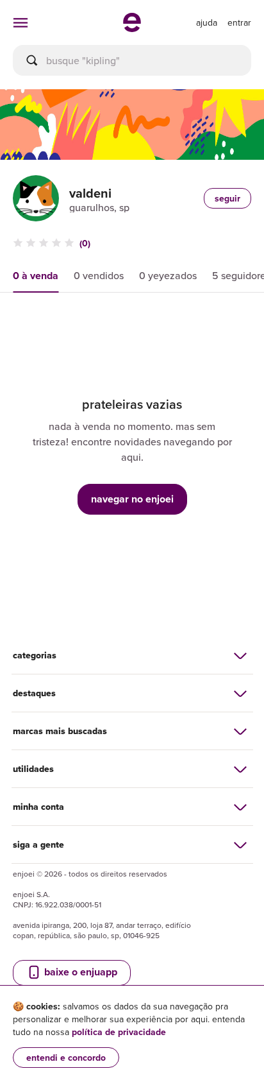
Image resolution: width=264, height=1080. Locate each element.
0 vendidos (99, 275)
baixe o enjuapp (79, 971)
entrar (239, 22)
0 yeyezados (168, 275)
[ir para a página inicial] (132, 28)
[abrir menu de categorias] (20, 22)
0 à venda (35, 275)
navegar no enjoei (132, 499)
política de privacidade (119, 1031)
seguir (227, 198)
